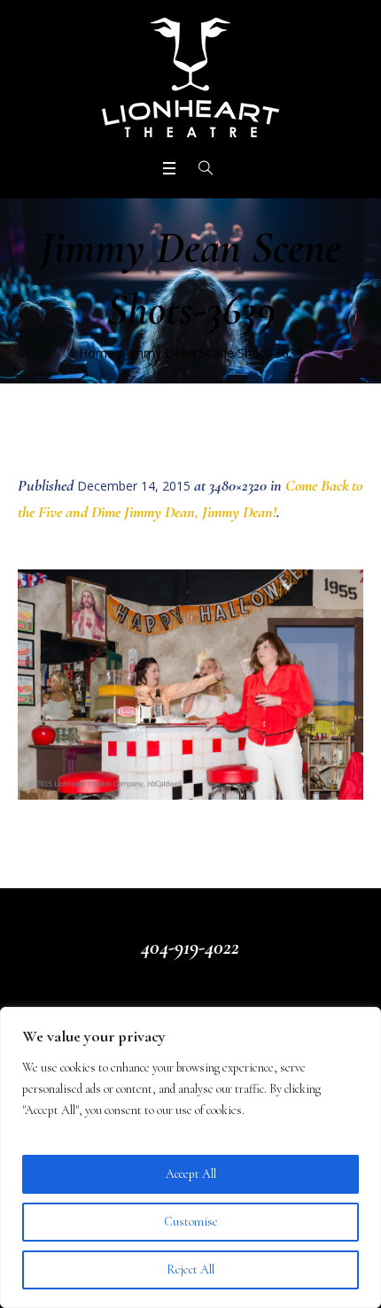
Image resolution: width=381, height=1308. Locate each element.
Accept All (191, 1173)
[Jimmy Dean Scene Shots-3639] (190, 684)
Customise (191, 1221)
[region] (190, 1157)
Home (96, 352)
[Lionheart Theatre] (190, 77)
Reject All (190, 1269)
